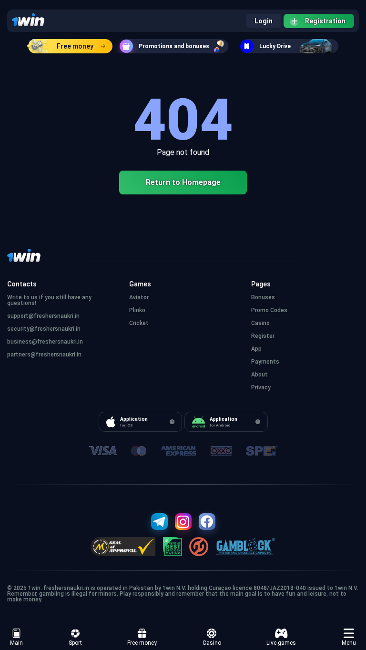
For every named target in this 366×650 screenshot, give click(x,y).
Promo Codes (269, 310)
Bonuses (263, 297)
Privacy (261, 387)
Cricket (139, 323)
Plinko (137, 310)
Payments (265, 362)
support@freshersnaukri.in (43, 316)
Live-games (281, 643)
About (259, 374)
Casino (212, 643)
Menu (349, 643)
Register (262, 336)
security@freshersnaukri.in (44, 328)
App (256, 349)
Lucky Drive (275, 46)
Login (263, 21)
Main (16, 643)
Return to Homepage (183, 182)
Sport (75, 643)
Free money (75, 46)
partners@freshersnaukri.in (44, 354)
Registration (325, 21)
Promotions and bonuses (174, 46)
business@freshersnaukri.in (45, 341)
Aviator (139, 297)
